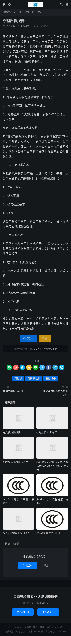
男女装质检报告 (12, 432)
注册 (46, 565)
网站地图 (37, 627)
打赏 (45, 338)
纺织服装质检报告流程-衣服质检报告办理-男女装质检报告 (52, 465)
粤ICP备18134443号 (52, 627)
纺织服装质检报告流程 (15, 461)
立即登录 (27, 565)
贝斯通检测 (33, 378)
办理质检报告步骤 (13, 391)
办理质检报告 (14, 21)
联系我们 (22, 612)
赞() (45, 26)
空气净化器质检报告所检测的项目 (53, 392)
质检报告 (51, 378)
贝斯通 (18, 378)
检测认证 (29, 12)
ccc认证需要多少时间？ (16, 532)
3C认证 (35, 4)
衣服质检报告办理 (46, 432)
